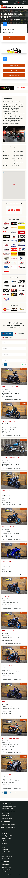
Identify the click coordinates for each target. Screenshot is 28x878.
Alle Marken (5, 817)
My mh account (16, 2)
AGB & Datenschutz (7, 869)
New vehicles (8, 337)
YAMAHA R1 (6, 774)
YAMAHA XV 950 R (8, 421)
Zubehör (4, 848)
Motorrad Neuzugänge (7, 808)
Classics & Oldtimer (7, 837)
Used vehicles (8, 333)
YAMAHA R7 (6, 562)
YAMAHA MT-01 (7, 491)
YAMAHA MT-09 (7, 702)
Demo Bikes (21, 333)
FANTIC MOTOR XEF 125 (10, 738)
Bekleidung (5, 849)
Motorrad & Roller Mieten (8, 824)
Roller (3, 832)
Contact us (15, 65)
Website (15, 70)
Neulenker (4, 833)
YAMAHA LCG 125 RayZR (10, 387)
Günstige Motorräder (7, 835)
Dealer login (24, 2)
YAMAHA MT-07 (7, 665)
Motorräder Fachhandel (8, 810)
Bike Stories (5, 840)
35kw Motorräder (6, 830)
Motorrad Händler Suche (8, 857)
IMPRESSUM (5, 871)
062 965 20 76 (15, 38)
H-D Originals (5, 813)
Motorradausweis (6, 868)
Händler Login (5, 858)
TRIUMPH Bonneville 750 (10, 458)
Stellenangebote (6, 851)
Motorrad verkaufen (7, 818)
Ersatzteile (4, 846)
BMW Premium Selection (8, 812)
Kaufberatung (5, 864)
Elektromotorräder (6, 838)
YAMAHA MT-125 (8, 527)
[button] (13, 184)
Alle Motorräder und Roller (9, 806)
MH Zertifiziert (5, 815)
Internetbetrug (5, 866)
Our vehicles (15, 75)
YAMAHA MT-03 (7, 596)
